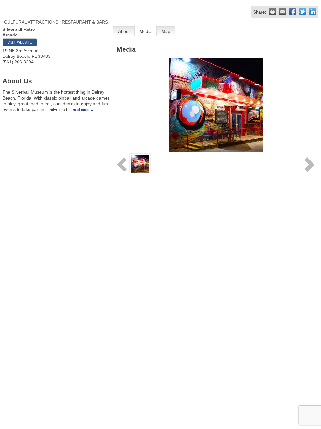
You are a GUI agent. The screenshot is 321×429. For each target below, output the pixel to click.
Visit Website (20, 42)
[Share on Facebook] (292, 11)
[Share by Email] (282, 11)
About (124, 31)
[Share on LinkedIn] (312, 11)
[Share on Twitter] (302, 11)
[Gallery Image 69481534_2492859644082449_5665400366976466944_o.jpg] (140, 163)
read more (81, 109)
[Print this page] (272, 11)
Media (145, 31)
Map (165, 31)
